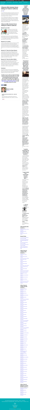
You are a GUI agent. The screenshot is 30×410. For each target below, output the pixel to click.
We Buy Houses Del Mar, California (24, 258)
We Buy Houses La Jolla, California (24, 265)
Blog (27, 401)
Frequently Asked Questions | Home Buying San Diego (8, 401)
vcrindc (3, 11)
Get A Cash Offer (9, 2)
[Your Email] (15, 407)
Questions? (20, 2)
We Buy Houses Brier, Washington (24, 299)
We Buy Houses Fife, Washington (24, 320)
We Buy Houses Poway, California (24, 270)
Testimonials (2, 3)
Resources (21, 401)
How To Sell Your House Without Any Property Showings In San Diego (24, 240)
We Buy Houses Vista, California (24, 271)
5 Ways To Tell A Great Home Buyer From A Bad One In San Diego (24, 247)
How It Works (25, 2)
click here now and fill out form (9, 81)
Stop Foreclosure (15, 2)
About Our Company (17, 401)
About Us (16, 0)
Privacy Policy (25, 401)
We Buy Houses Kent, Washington (24, 327)
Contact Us (19, 0)
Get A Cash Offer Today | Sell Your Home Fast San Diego (11, 400)
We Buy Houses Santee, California (24, 281)
